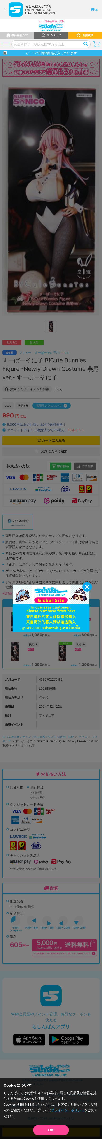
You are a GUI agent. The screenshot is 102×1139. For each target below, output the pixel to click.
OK (51, 1130)
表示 (94, 9)
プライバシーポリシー (67, 1110)
